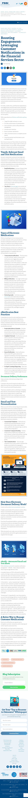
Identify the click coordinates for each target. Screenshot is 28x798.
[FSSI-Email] (20, 766)
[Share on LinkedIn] (5, 68)
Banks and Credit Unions (17, 11)
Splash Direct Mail (7, 750)
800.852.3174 (14, 796)
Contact (14, 757)
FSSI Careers (21, 749)
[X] (11, 766)
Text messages (14, 186)
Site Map (14, 763)
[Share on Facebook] (2, 68)
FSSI (13, 770)
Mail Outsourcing (7, 741)
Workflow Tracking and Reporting (7, 748)
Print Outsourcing (7, 740)
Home (2, 11)
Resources (21, 746)
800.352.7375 (14, 791)
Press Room (21, 751)
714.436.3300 (14, 782)
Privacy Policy (14, 760)
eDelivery (7, 746)
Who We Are (21, 744)
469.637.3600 (14, 787)
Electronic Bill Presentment (7, 744)
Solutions (21, 740)
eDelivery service (8, 566)
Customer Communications (8, 662)
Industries (21, 743)
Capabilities (21, 741)
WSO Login (14, 758)
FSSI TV (14, 755)
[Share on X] (8, 68)
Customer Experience (7, 666)
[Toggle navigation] (16, 3)
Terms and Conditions (14, 761)
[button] (19, 3)
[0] (22, 3)
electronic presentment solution (17, 507)
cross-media (7, 296)
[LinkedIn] (17, 766)
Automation (5, 659)
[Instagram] (14, 766)
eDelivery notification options (19, 117)
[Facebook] (8, 766)
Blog (6, 11)
